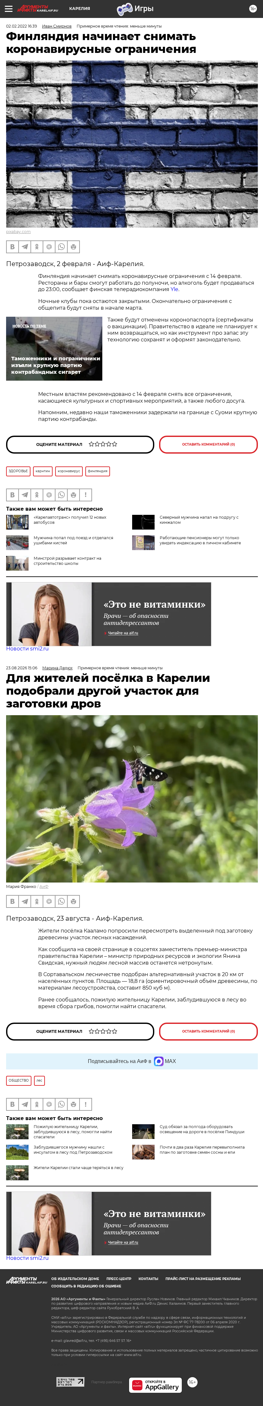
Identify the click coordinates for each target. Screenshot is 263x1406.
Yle (174, 289)
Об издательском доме (75, 1279)
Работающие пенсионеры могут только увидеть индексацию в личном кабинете (200, 540)
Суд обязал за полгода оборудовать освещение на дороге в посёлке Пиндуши (202, 1129)
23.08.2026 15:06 (21, 667)
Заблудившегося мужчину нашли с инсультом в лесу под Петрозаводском (73, 1150)
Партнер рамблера (106, 1382)
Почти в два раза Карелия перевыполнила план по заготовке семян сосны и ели (202, 1150)
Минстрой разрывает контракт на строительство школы (67, 561)
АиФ (43, 886)
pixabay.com (18, 231)
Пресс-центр (118, 1279)
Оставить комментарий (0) (208, 444)
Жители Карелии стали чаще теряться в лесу (78, 1167)
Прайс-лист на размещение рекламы (203, 1279)
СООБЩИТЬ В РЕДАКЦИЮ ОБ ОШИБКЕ (86, 1286)
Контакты (148, 1279)
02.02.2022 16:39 (21, 26)
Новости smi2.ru (27, 649)
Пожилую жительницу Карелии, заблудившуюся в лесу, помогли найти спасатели (73, 1131)
